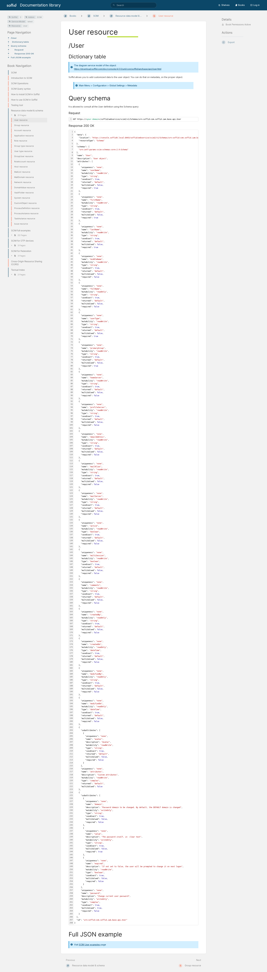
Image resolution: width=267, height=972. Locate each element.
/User (14, 38)
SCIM (39, 17)
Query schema (18, 46)
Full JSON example (21, 57)
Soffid (14, 17)
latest (30, 21)
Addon (31, 17)
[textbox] (135, 119)
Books (241, 5)
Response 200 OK (24, 53)
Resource (16, 26)
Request (19, 49)
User (25, 26)
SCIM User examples (89, 944)
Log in (256, 5)
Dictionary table (20, 42)
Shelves (225, 5)
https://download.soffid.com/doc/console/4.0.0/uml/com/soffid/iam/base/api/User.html (117, 69)
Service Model (18, 21)
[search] (133, 5)
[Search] (114, 5)
